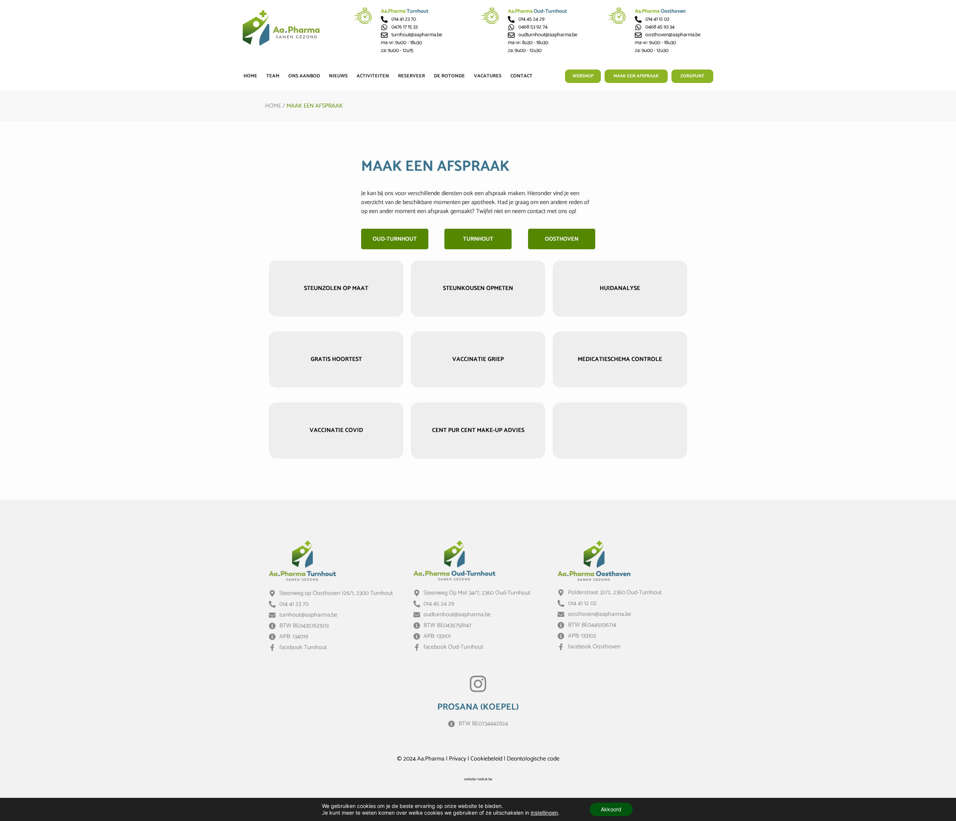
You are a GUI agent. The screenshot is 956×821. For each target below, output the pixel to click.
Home (250, 76)
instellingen (544, 812)
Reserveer (411, 76)
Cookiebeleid (486, 759)
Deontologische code (533, 759)
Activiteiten (373, 76)
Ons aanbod (304, 76)
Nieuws (338, 76)
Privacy (457, 759)
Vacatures (488, 76)
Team (272, 76)
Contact (521, 76)
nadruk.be (484, 779)
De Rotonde (449, 76)
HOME (273, 106)
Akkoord (611, 809)
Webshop (582, 76)
